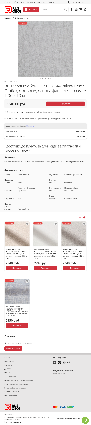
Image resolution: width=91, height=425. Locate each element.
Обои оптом (19, 2)
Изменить (30, 126)
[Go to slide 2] (42, 78)
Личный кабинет (10, 376)
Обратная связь (10, 395)
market (17, 419)
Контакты (31, 2)
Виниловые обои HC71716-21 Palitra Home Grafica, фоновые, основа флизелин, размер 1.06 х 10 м (45, 253)
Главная (7, 18)
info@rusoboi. (9, 419)
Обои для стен (21, 18)
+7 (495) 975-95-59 (77, 2)
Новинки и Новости (11, 391)
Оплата (51, 2)
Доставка (41, 2)
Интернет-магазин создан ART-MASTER (71, 418)
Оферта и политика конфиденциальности (20, 380)
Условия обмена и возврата (15, 388)
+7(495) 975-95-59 (63, 370)
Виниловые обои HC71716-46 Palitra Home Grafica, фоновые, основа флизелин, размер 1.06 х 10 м (73, 253)
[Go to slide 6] (48, 78)
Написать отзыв (13, 348)
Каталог (7, 2)
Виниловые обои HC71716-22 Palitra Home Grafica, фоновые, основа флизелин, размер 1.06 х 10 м (17, 253)
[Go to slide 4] (45, 78)
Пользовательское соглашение (16, 384)
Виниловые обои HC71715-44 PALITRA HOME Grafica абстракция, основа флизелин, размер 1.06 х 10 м (17, 311)
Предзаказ (65, 104)
